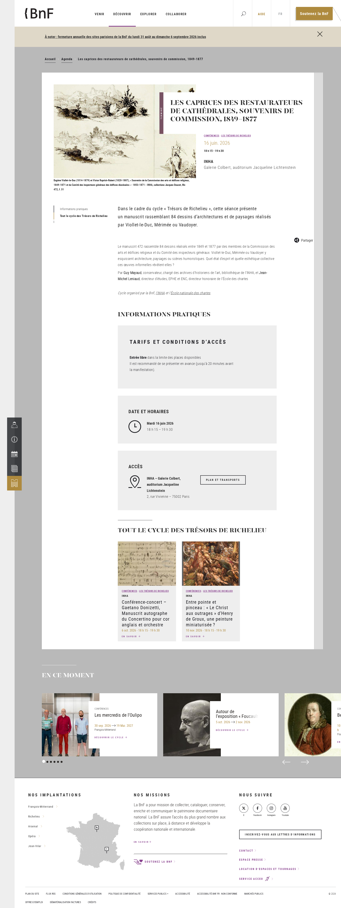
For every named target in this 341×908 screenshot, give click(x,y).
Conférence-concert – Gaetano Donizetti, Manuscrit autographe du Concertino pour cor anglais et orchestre (146, 613)
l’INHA (160, 293)
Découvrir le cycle (110, 737)
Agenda (66, 59)
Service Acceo (251, 879)
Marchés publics (253, 893)
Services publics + (158, 893)
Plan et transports (223, 480)
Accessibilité (182, 893)
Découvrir (122, 14)
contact (246, 850)
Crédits (92, 902)
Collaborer (176, 14)
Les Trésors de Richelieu (236, 135)
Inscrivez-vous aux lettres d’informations (280, 834)
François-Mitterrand (40, 806)
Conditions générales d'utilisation (82, 893)
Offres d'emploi (34, 902)
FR (280, 14)
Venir (99, 14)
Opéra (32, 836)
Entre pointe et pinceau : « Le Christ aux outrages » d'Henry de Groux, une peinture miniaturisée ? (209, 613)
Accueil (50, 59)
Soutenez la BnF (314, 13)
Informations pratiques (74, 209)
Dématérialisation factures (65, 902)
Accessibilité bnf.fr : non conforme (217, 893)
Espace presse (251, 859)
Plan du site (32, 893)
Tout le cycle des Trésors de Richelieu (84, 216)
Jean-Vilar (34, 846)
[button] (14, 439)
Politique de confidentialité (125, 893)
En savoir (130, 636)
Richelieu (34, 816)
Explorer (148, 14)
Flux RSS (50, 893)
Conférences (211, 135)
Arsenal (33, 826)
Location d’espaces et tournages (267, 869)
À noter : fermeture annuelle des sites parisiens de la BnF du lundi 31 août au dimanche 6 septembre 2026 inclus (125, 36)
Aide (261, 14)
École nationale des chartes (190, 293)
